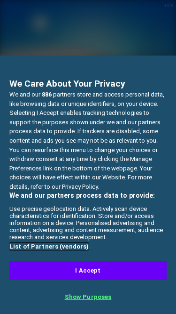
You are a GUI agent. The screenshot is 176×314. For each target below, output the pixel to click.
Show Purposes (88, 296)
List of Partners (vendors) (49, 246)
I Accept (87, 270)
